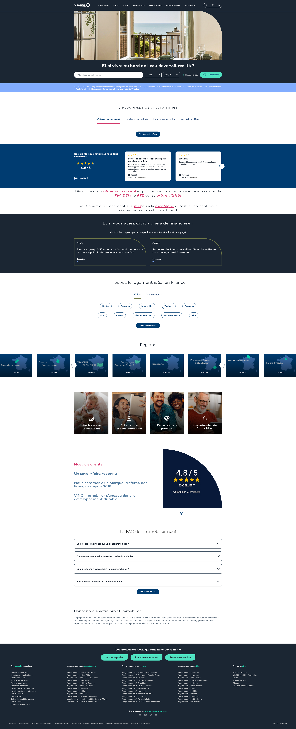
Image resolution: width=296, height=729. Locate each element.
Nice (194, 315)
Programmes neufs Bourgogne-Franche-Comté (141, 675)
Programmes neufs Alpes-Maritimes (81, 672)
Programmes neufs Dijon (188, 683)
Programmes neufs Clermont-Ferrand (193, 680)
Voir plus (135, 88)
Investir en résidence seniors (22, 688)
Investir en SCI (17, 693)
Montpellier (147, 306)
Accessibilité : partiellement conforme (117, 723)
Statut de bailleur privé (20, 704)
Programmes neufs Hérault (77, 688)
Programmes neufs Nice (187, 693)
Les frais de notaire (18, 677)
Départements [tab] (153, 294)
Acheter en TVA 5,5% (19, 680)
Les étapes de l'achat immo (22, 675)
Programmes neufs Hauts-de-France (137, 685)
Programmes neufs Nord (76, 691)
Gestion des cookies (97, 723)
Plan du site (12, 723)
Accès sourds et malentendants (140, 723)
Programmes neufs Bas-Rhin (78, 675)
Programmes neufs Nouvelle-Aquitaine (137, 693)
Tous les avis (80, 177)
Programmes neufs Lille (187, 691)
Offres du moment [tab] (108, 119)
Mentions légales (24, 723)
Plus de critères (191, 74)
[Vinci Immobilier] (82, 6)
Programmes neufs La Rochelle (190, 685)
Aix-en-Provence (172, 315)
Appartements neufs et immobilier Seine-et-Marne (87, 698)
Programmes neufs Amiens (188, 675)
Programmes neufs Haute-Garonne (81, 683)
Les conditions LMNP (19, 685)
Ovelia (235, 677)
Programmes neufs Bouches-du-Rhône (82, 677)
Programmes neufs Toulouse (189, 701)
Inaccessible (16, 696)
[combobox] (109, 75)
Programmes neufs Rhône (77, 693)
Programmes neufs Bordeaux (189, 677)
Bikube (236, 683)
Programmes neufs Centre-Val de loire (137, 680)
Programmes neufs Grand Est (134, 683)
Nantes (105, 306)
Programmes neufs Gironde (78, 680)
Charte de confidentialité (61, 723)
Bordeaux (189, 306)
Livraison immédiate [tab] (136, 119)
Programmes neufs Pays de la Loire (136, 698)
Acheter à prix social (19, 683)
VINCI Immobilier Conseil (243, 685)
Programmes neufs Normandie (134, 691)
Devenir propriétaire (19, 672)
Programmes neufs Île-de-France (135, 688)
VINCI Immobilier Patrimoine (245, 675)
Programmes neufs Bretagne (133, 677)
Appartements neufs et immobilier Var (82, 701)
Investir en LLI (17, 701)
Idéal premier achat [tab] (164, 119)
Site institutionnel (240, 672)
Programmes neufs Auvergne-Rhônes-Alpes (139, 672)
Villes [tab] (137, 294)
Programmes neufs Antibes (188, 672)
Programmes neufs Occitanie (133, 696)
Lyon (102, 315)
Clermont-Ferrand (143, 315)
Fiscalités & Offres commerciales (41, 723)
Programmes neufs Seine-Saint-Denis (82, 696)
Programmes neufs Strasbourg (190, 698)
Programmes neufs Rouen (188, 696)
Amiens (119, 315)
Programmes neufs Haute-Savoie (80, 685)
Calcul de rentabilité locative (22, 698)
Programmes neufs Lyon (187, 688)
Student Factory (239, 680)
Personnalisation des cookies (80, 723)
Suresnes (125, 306)
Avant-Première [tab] (189, 119)
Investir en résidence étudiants (23, 691)
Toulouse (169, 306)
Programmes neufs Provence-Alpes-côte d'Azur (141, 701)
